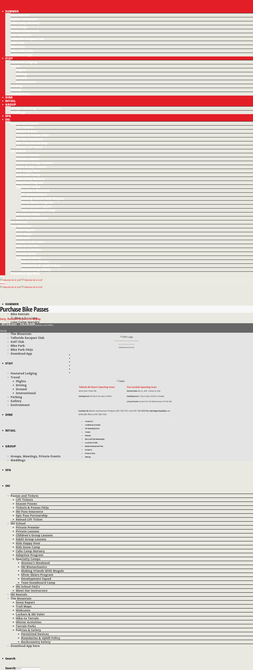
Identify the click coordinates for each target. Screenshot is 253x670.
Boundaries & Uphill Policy (40, 266)
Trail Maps (23, 234)
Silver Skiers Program (37, 202)
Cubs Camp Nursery (25, 23)
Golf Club (17, 43)
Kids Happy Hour (28, 171)
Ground (21, 78)
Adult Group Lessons (31, 167)
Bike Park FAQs (22, 51)
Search (10, 668)
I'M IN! (3, 330)
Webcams (23, 238)
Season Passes (26, 131)
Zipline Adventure (24, 19)
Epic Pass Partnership (32, 143)
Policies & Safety (28, 258)
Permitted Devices (35, 262)
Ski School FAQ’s (28, 214)
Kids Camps (19, 27)
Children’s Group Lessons (34, 163)
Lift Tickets (24, 127)
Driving (21, 74)
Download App (21, 55)
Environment (20, 94)
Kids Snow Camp (28, 175)
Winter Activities (28, 250)
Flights (21, 70)
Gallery (16, 90)
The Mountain (21, 35)
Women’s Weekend (35, 190)
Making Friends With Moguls (42, 198)
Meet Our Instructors (31, 218)
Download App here (25, 273)
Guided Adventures (25, 31)
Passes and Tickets (24, 123)
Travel (15, 66)
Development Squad (36, 206)
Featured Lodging (24, 62)
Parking (16, 86)
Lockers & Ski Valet (30, 242)
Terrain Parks (26, 254)
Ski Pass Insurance (29, 139)
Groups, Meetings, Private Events (35, 108)
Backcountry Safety (36, 269)
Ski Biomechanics (34, 194)
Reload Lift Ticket (29, 147)
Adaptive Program (29, 183)
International (26, 82)
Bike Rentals (20, 15)
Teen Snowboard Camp (38, 210)
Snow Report (25, 230)
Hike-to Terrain (27, 246)
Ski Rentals (19, 222)
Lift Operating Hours (92, 428)
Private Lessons (27, 159)
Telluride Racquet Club (27, 39)
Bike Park (18, 47)
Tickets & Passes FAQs (32, 135)
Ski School (18, 151)
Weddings (18, 112)
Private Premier (28, 155)
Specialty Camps (28, 187)
